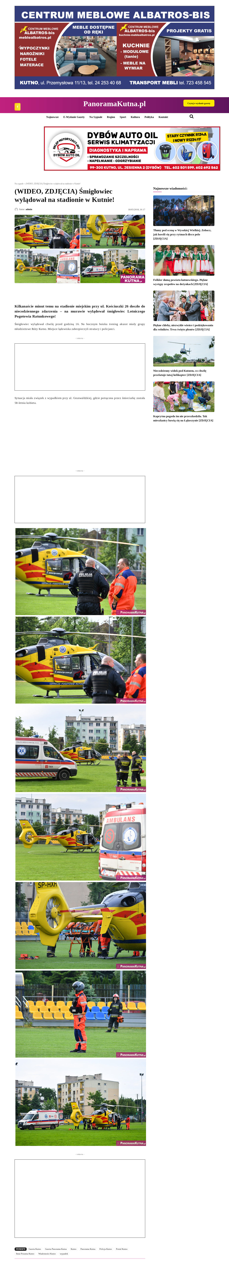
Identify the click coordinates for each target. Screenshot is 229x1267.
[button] (114, 47)
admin (29, 209)
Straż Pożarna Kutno (25, 1253)
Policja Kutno (105, 1249)
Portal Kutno (122, 1249)
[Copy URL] (48, 291)
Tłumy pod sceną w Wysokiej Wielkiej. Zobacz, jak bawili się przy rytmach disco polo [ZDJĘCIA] (182, 234)
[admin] (17, 209)
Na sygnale (19, 184)
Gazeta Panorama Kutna (56, 1249)
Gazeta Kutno (35, 1249)
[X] (25, 291)
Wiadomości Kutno (47, 1253)
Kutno (73, 1249)
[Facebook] (17, 107)
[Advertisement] (80, 367)
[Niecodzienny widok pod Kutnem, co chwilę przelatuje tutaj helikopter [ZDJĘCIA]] (183, 351)
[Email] (41, 291)
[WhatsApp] (33, 291)
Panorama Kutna (87, 1249)
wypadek (64, 1253)
